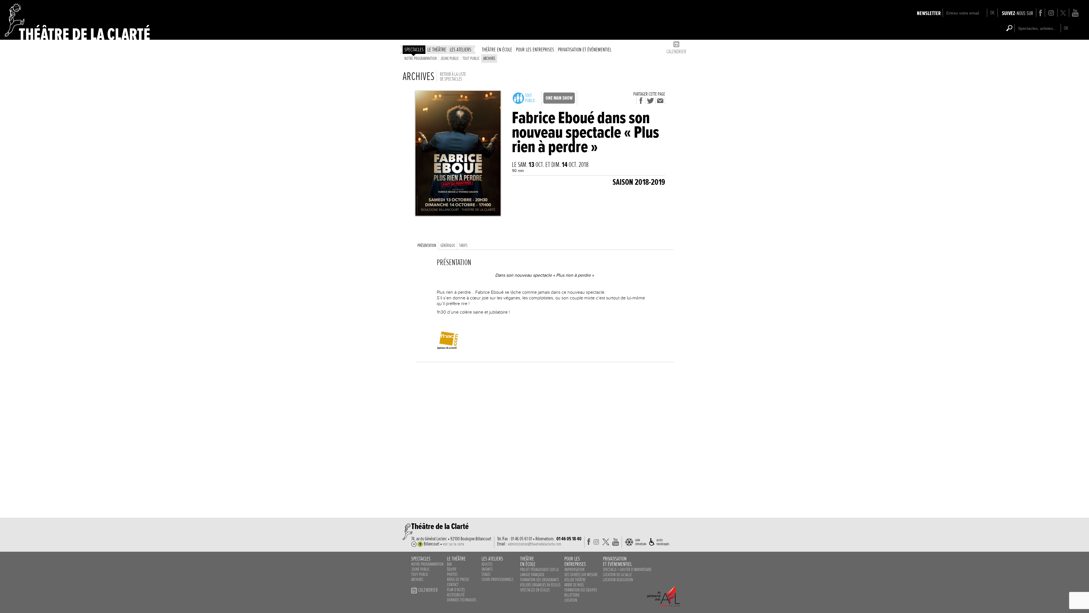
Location (570, 600)
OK (992, 12)
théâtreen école (527, 561)
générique (447, 245)
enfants (487, 569)
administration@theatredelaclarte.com (534, 544)
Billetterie (571, 595)
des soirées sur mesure (581, 575)
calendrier (676, 51)
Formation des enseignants (539, 580)
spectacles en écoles (535, 590)
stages (486, 574)
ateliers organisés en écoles (540, 585)
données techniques (461, 600)
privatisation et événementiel (584, 49)
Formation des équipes (580, 590)
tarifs (463, 245)
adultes (487, 564)
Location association (618, 580)
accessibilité (456, 595)
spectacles (414, 49)
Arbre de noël (574, 585)
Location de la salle (617, 575)
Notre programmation (420, 58)
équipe (451, 569)
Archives (489, 58)
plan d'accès (456, 590)
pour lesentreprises (575, 561)
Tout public (471, 58)
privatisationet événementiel (617, 561)
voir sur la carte (453, 544)
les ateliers (460, 49)
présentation (426, 245)
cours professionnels (497, 579)
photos (452, 574)
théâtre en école (497, 49)
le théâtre (436, 49)
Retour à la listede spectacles (453, 76)
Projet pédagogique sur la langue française (539, 572)
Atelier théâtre (575, 580)
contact (453, 584)
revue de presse (458, 579)
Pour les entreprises (535, 49)
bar (449, 564)
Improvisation (574, 569)
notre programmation (427, 564)
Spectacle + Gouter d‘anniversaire (627, 569)
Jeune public (449, 58)
